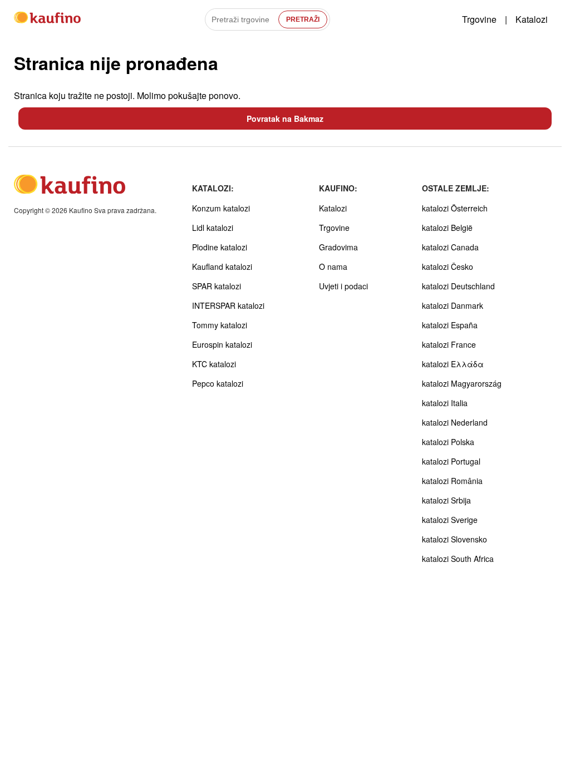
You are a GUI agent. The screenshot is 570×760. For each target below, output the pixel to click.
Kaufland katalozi (222, 266)
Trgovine (479, 19)
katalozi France (449, 344)
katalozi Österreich (455, 208)
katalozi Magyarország (462, 383)
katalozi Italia (445, 402)
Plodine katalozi (219, 247)
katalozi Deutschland (458, 286)
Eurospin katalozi (222, 344)
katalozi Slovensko (454, 539)
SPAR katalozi (216, 286)
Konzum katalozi (221, 208)
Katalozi (531, 19)
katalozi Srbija (446, 500)
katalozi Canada (450, 247)
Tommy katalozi (219, 324)
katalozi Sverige (450, 519)
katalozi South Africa (458, 558)
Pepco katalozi (217, 383)
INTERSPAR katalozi (228, 305)
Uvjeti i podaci (343, 286)
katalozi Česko (447, 266)
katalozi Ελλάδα (453, 363)
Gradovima (338, 247)
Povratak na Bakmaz (285, 118)
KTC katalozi (214, 363)
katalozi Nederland (455, 422)
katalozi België (447, 227)
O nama (333, 266)
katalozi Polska (448, 441)
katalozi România (452, 480)
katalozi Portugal (451, 461)
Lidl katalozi (212, 227)
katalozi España (450, 324)
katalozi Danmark (452, 305)
